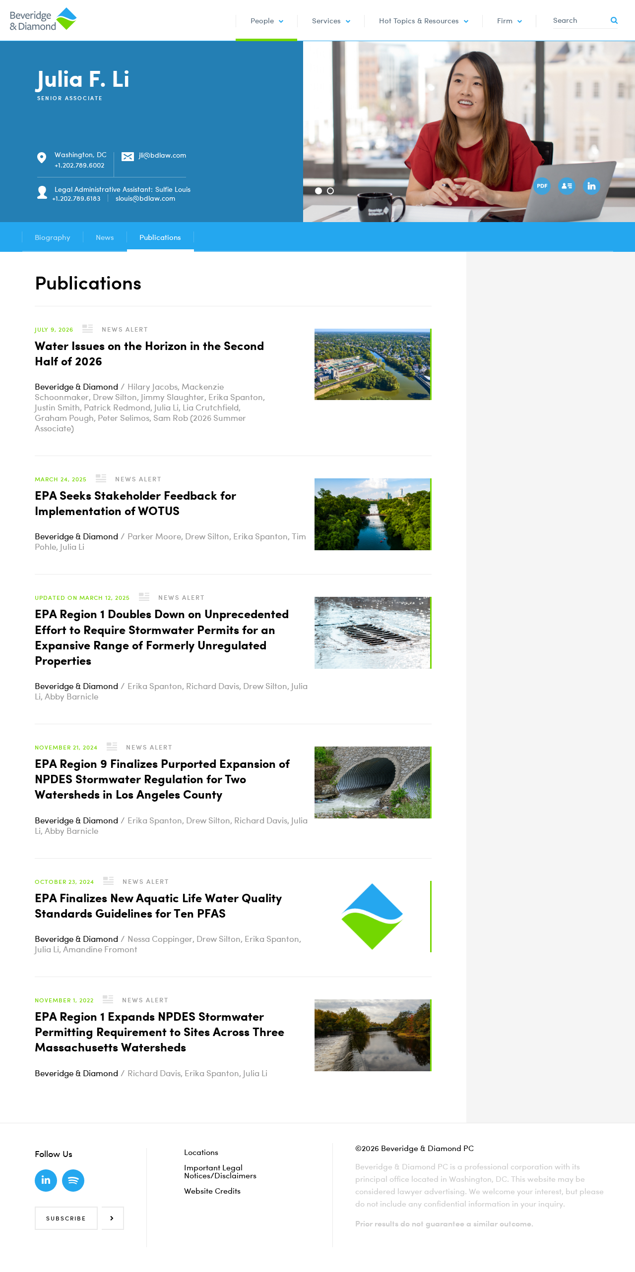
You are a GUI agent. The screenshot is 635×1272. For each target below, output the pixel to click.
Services (326, 20)
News (105, 236)
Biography (52, 236)
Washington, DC (81, 154)
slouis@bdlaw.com (145, 198)
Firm (504, 20)
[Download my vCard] (568, 187)
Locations (201, 1152)
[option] (469, 131)
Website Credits (212, 1191)
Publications (160, 236)
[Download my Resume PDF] (543, 187)
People (262, 20)
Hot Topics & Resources (419, 20)
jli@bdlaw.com (162, 155)
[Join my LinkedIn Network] (593, 187)
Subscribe (66, 1218)
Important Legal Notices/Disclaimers (220, 1171)
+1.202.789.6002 (79, 165)
